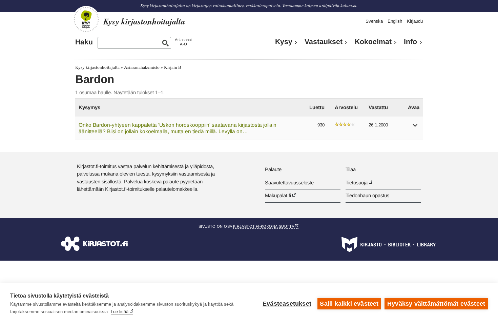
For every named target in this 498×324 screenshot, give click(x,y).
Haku (84, 42)
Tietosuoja (357, 182)
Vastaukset (324, 42)
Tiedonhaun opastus (367, 195)
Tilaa (351, 169)
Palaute (273, 169)
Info (410, 42)
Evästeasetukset (287, 303)
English (395, 21)
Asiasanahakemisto (142, 67)
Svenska (374, 21)
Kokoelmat (373, 42)
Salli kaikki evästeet (349, 303)
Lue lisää (119, 311)
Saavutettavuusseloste (289, 182)
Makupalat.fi (278, 195)
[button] (415, 127)
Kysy (283, 42)
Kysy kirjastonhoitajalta (97, 67)
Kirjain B (172, 67)
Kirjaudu (415, 21)
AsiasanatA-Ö (183, 42)
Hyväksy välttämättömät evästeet (436, 303)
